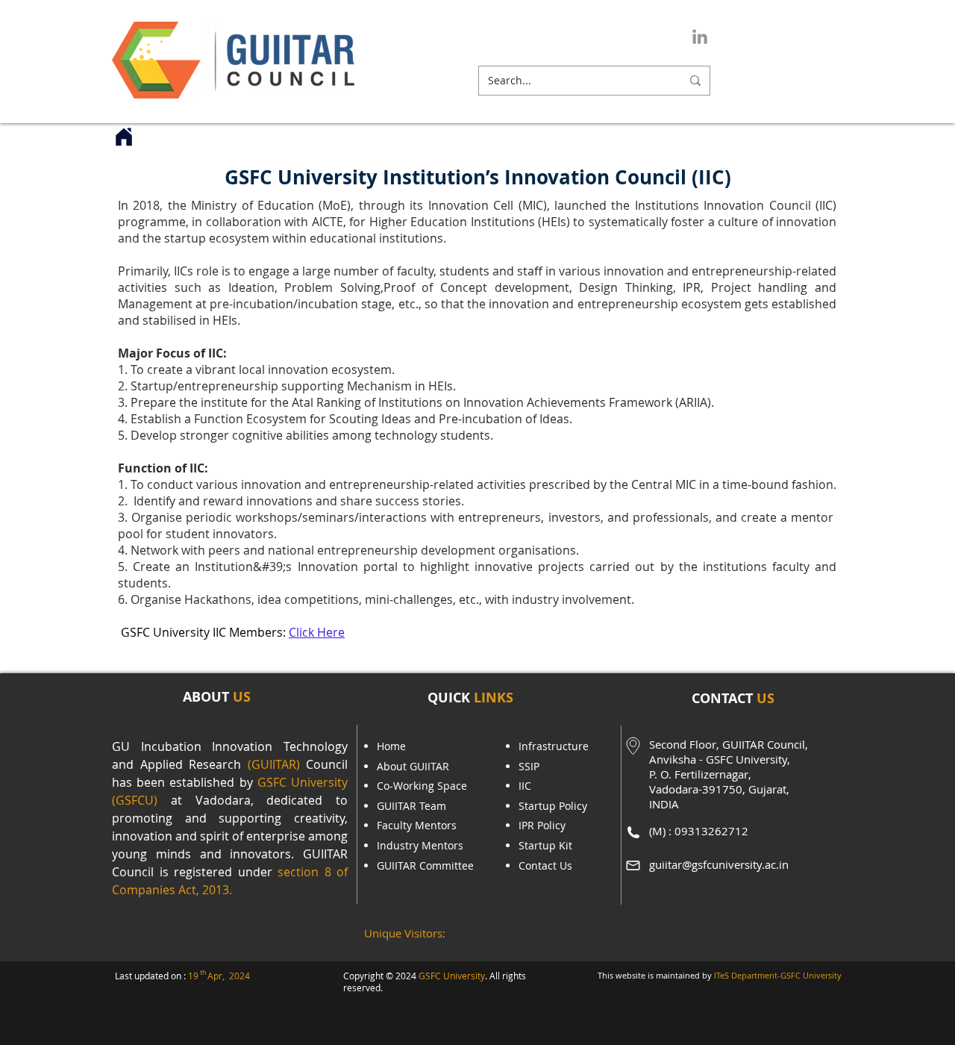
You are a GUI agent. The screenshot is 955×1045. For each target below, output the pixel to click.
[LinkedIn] (699, 36)
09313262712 (711, 830)
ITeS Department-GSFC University (778, 975)
